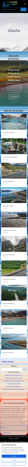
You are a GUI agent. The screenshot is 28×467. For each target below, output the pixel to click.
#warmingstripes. (6, 433)
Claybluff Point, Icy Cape (8, 328)
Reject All (14, 464)
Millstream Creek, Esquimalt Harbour (14, 389)
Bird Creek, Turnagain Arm (8, 181)
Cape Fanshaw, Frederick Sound (9, 230)
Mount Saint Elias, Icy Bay (8, 352)
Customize (14, 460)
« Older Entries (7, 361)
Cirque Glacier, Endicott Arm (9, 254)
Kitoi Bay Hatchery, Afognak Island (10, 157)
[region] (14, 454)
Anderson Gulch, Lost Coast (14, 378)
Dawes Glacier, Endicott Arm (9, 132)
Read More (14, 96)
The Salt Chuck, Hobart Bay (8, 303)
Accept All (14, 456)
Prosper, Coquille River (14, 384)
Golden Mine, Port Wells (8, 206)
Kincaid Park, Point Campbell (9, 279)
